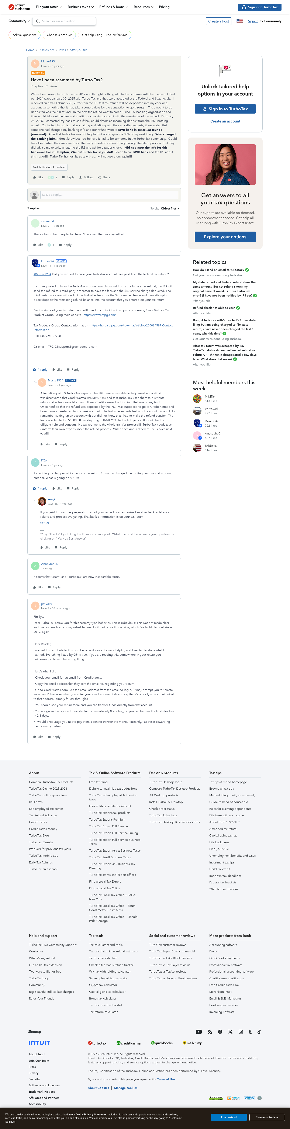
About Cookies (98, 1088)
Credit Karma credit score (226, 978)
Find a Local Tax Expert (105, 881)
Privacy (33, 1073)
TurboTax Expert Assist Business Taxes (115, 850)
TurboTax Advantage (163, 815)
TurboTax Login (39, 978)
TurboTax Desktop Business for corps (174, 822)
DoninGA (47, 261)
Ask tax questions (24, 35)
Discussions (46, 50)
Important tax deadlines (225, 876)
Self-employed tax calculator (108, 978)
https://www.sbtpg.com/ (100, 315)
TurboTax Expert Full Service (108, 826)
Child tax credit (219, 869)
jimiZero (47, 604)
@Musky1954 (42, 274)
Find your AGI (219, 849)
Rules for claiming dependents (230, 809)
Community (17, 21)
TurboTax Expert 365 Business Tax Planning (112, 866)
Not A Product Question (49, 167)
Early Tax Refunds (41, 862)
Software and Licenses (44, 1085)
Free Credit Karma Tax (224, 985)
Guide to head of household (228, 802)
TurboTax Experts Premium (107, 819)
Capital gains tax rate (223, 835)
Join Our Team (39, 1061)
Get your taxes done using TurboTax (217, 275)
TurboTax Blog (39, 835)
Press (32, 1067)
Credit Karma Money (43, 829)
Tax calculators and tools (105, 945)
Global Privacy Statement (91, 1114)
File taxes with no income (226, 815)
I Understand (229, 1117)
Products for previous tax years (50, 849)
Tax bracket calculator (103, 958)
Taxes (62, 50)
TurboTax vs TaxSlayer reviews (169, 965)
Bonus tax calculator (102, 998)
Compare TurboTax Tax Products (51, 782)
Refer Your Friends (41, 998)
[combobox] (64, 21)
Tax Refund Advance (43, 815)
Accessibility (37, 1104)
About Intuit (37, 1054)
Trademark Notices (42, 1092)
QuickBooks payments (224, 958)
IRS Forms (35, 802)
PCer (44, 460)
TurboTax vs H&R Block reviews (170, 958)
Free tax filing (98, 782)
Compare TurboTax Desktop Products (174, 788)
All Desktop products (163, 795)
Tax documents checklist (105, 1005)
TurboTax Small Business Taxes (110, 857)
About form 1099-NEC (224, 822)
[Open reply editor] (104, 195)
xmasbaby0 (212, 433)
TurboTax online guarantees (48, 795)
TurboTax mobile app (43, 856)
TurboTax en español (43, 869)
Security (34, 1079)
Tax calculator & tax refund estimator (113, 951)
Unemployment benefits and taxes (232, 856)
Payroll (213, 951)
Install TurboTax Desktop (166, 802)
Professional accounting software (231, 971)
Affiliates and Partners (44, 1098)
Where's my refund (42, 958)
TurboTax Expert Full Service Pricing (113, 833)
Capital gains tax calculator (107, 992)
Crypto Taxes (38, 822)
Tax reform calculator (103, 1012)
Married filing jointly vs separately (232, 795)
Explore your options (225, 236)
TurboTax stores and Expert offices (112, 875)
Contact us (36, 951)
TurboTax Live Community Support (52, 945)
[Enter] (36, 21)
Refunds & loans (111, 7)
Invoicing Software (222, 1012)
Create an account (225, 121)
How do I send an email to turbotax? (218, 270)
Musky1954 (48, 61)
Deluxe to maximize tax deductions (113, 788)
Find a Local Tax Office (104, 888)
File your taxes (47, 7)
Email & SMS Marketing (225, 998)
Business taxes (79, 7)
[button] (218, 21)
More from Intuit (220, 992)
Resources (142, 7)
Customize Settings (267, 1117)
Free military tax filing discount (110, 806)
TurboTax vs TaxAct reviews (167, 971)
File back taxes (219, 842)
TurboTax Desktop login (165, 782)
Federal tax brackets (222, 882)
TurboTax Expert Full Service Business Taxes (114, 842)
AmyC (52, 499)
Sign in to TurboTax (228, 108)
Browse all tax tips (221, 788)
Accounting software (223, 945)
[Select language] (240, 21)
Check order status (162, 809)
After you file (78, 50)
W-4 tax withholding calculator (110, 971)
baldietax (211, 446)
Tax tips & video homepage (228, 782)
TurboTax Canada (41, 842)
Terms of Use (166, 1079)
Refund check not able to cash (214, 308)
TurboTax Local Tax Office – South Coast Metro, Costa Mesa (112, 908)
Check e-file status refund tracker (111, 965)
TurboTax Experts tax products (109, 813)
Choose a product (59, 35)
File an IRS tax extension (45, 965)
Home (30, 50)
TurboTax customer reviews (167, 945)
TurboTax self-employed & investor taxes (113, 797)
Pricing (164, 7)
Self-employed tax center (46, 809)
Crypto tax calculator (103, 985)
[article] (104, 233)
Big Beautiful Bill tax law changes (51, 992)
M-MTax (210, 396)
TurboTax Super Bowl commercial (172, 951)
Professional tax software (225, 965)
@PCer (44, 523)
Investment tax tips (221, 862)
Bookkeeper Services (223, 1005)
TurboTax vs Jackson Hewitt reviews (173, 978)
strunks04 (47, 221)
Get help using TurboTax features (104, 35)
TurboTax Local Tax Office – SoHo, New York (112, 897)
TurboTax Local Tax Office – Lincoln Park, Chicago (113, 919)
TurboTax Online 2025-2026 (48, 788)
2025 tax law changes (223, 889)
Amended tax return (223, 829)
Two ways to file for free (45, 971)
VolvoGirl (211, 409)
